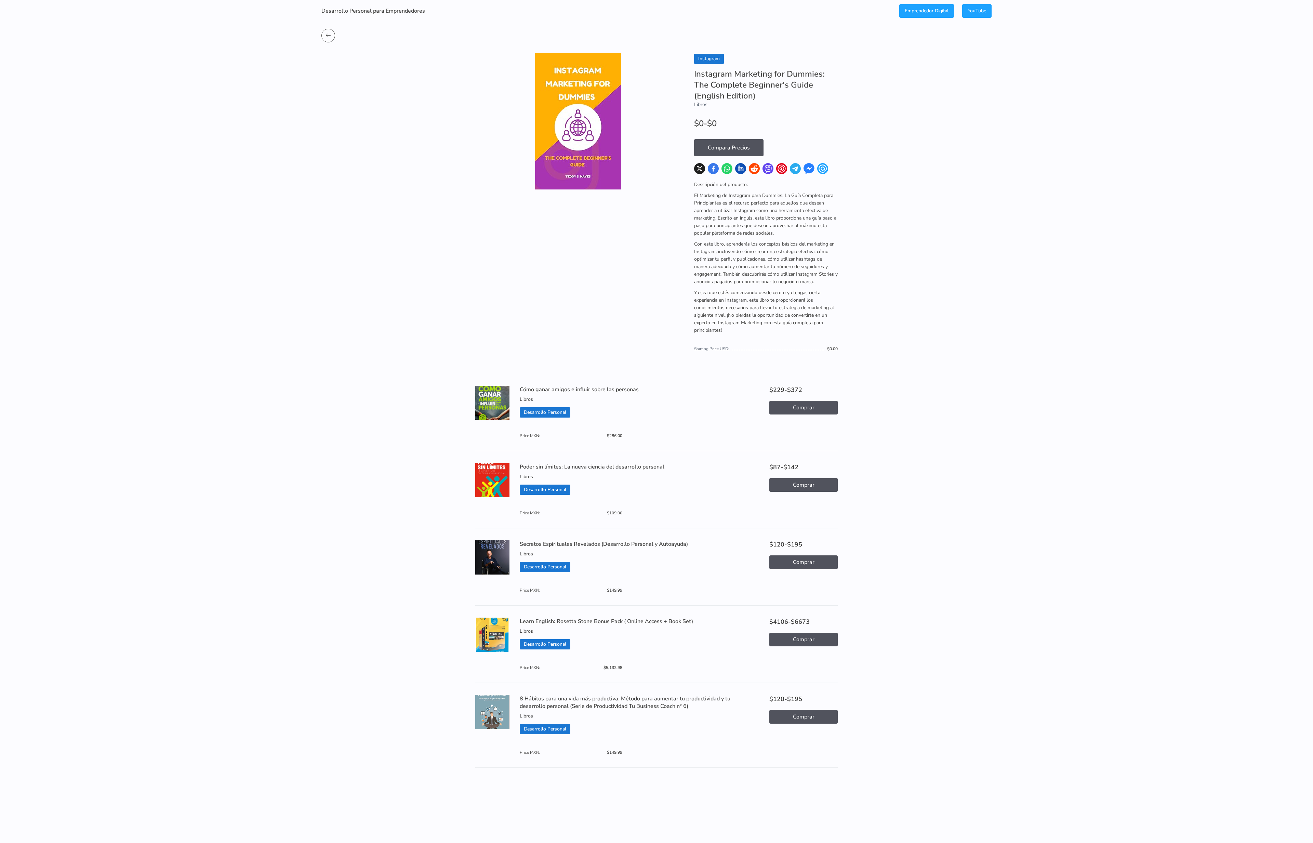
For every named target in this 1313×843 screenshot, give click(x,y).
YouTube (977, 11)
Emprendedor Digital (927, 11)
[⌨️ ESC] (328, 35)
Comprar (803, 407)
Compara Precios (729, 148)
